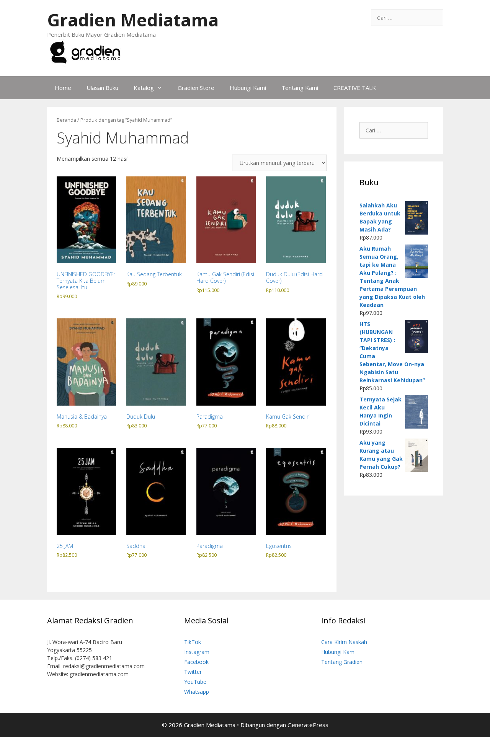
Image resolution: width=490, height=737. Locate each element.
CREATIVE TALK (354, 87)
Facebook (196, 661)
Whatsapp (196, 691)
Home (63, 87)
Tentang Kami (299, 87)
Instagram (196, 651)
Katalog (144, 87)
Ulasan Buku (102, 87)
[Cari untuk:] (407, 17)
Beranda (66, 119)
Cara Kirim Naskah (344, 642)
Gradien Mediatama (133, 19)
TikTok (192, 642)
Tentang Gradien (342, 661)
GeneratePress (307, 725)
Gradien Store (196, 87)
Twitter (193, 671)
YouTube (195, 681)
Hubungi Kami (248, 87)
